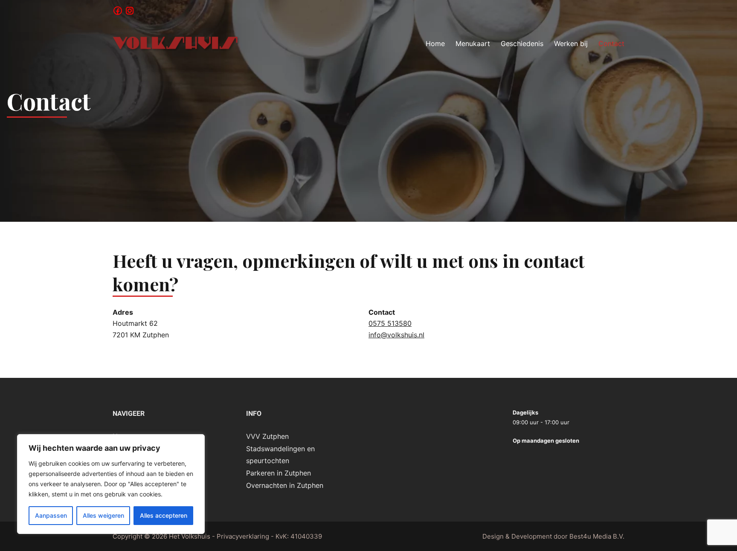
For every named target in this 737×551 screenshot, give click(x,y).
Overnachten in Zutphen (284, 485)
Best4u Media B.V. (596, 536)
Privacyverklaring (243, 536)
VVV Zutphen (267, 436)
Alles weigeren (103, 515)
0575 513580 (390, 323)
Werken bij (571, 43)
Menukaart (473, 43)
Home (435, 43)
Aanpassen (51, 515)
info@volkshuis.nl (396, 335)
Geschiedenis (522, 43)
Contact (611, 43)
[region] (111, 484)
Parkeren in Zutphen (278, 473)
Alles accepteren (163, 515)
